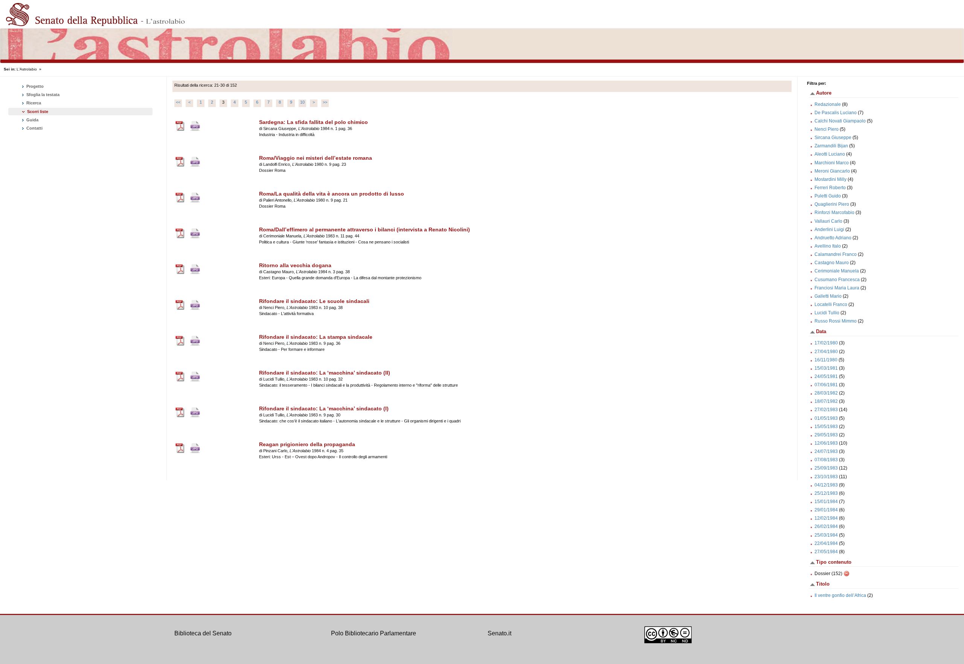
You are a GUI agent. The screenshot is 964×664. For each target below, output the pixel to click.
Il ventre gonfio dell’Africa (841, 595)
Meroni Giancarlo (832, 171)
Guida (31, 120)
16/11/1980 (826, 360)
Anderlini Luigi (829, 229)
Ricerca (33, 103)
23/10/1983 (826, 476)
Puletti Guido (828, 196)
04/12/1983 (826, 485)
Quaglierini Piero (832, 204)
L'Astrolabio (27, 69)
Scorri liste (37, 111)
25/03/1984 (826, 535)
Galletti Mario (828, 296)
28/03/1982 (826, 393)
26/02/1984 (826, 526)
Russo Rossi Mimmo (836, 321)
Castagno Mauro (832, 262)
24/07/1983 (826, 451)
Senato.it (499, 633)
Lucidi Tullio (827, 312)
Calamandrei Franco (836, 254)
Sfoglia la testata (42, 94)
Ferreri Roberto (830, 187)
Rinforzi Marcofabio (834, 212)
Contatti (34, 128)
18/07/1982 (826, 401)
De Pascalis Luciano (836, 112)
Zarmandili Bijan (831, 145)
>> (325, 102)
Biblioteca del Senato (203, 633)
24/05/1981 (826, 376)
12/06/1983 (826, 443)
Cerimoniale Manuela (837, 271)
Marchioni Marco (832, 162)
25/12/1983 (826, 493)
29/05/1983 (826, 435)
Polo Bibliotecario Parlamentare (373, 633)
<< (178, 102)
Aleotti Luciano (830, 154)
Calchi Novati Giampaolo (840, 121)
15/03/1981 (826, 368)
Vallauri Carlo (828, 221)
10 (302, 102)
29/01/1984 (826, 510)
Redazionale (828, 104)
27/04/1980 (826, 351)
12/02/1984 (826, 518)
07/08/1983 (826, 459)
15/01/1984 (826, 501)
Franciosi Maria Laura (837, 288)
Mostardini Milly (831, 179)
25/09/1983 (826, 468)
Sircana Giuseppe (833, 137)
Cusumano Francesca (837, 279)
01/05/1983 (826, 418)
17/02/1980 (826, 343)
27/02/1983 (826, 409)
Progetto (34, 86)
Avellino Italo (828, 246)
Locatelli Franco (831, 304)
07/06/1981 (826, 384)
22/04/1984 (826, 543)
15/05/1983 (826, 426)
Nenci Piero (827, 129)
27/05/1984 (826, 551)
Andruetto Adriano (833, 237)
